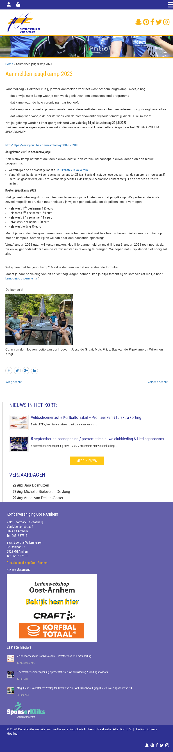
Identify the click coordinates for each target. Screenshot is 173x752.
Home (9, 64)
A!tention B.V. (122, 729)
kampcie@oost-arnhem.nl (21, 278)
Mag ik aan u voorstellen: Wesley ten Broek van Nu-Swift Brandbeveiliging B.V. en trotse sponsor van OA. (75, 688)
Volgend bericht (158, 382)
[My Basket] (18, 4)
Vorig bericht (13, 382)
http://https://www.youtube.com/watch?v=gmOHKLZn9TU (41, 145)
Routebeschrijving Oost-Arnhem (27, 563)
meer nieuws (87, 461)
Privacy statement (18, 569)
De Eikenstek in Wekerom (72, 170)
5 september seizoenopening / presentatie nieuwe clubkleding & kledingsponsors (97, 438)
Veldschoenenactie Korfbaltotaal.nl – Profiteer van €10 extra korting (86, 417)
